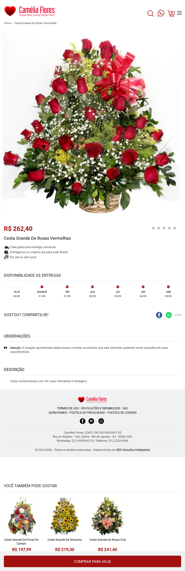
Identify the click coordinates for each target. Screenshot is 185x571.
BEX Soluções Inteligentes (133, 450)
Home (7, 23)
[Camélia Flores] (92, 399)
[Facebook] (82, 423)
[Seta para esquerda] (5, 96)
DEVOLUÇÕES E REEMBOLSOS (100, 408)
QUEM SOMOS (58, 412)
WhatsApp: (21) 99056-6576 (75, 440)
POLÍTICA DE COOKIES (122, 412)
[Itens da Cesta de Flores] (171, 15)
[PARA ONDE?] (150, 16)
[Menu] (179, 13)
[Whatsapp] (101, 423)
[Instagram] (91, 423)
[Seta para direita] (180, 96)
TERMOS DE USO (68, 408)
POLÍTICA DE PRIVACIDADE (87, 412)
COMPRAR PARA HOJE (92, 561)
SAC (125, 408)
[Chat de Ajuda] (161, 14)
